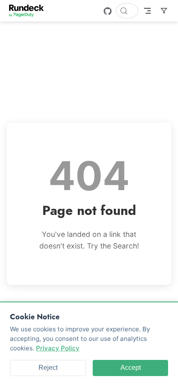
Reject (48, 367)
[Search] (127, 11)
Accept (130, 367)
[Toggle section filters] (163, 11)
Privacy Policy (57, 348)
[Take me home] (29, 10)
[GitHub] (107, 11)
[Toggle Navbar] (147, 10)
